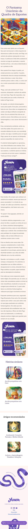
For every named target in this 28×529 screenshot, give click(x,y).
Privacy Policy (14, 512)
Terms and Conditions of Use (14, 514)
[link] (8, 189)
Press (14, 510)
